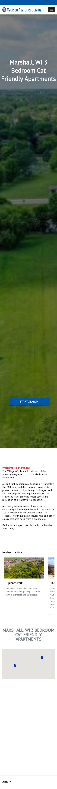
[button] (15, 666)
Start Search (29, 401)
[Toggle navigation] (51, 9)
